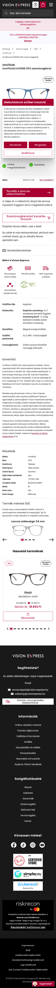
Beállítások (28, 153)
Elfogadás (40, 144)
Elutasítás (15, 144)
